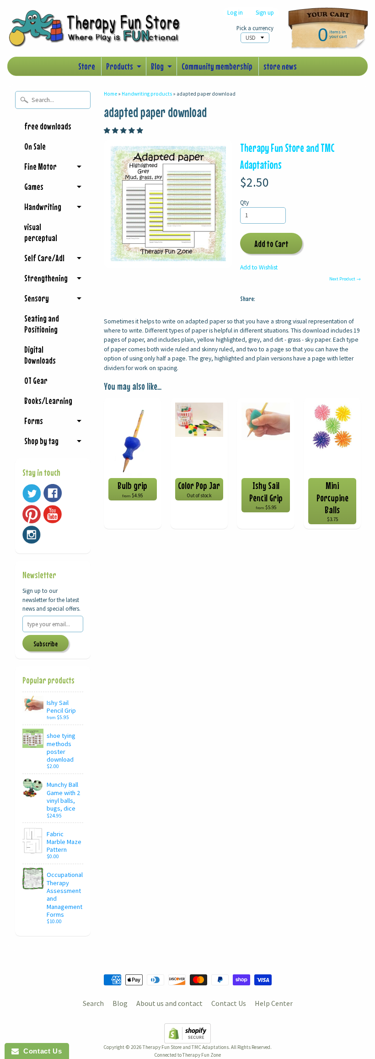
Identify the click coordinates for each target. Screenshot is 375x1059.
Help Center (274, 1003)
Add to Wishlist (259, 267)
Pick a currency (254, 28)
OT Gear (36, 380)
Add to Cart (271, 243)
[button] (124, 130)
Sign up (265, 13)
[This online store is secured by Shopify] (187, 1038)
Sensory (36, 298)
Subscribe (45, 644)
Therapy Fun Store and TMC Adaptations (186, 1047)
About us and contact (169, 1003)
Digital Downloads (40, 355)
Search (93, 1003)
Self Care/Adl (44, 258)
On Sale (35, 146)
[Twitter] (31, 493)
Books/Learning (48, 400)
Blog (157, 66)
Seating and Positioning (41, 323)
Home (110, 94)
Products (119, 66)
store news (280, 66)
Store (86, 66)
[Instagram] (31, 535)
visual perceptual (40, 232)
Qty (244, 202)
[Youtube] (52, 514)
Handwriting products (147, 94)
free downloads (47, 126)
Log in (235, 13)
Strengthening (46, 278)
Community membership (217, 66)
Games (33, 186)
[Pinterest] (31, 514)
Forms (33, 420)
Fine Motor (40, 166)
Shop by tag (41, 440)
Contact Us (228, 1003)
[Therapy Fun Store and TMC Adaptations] (98, 34)
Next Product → (345, 279)
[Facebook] (52, 493)
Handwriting (42, 206)
